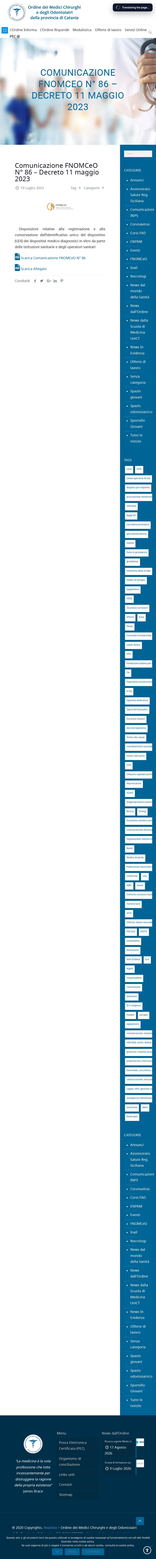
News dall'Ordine (139, 309)
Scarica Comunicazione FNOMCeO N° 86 (53, 258)
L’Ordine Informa (23, 30)
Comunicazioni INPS (140, 213)
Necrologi (138, 276)
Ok (57, 1551)
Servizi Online (136, 30)
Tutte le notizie (136, 438)
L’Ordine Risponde (54, 30)
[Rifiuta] (151, 1546)
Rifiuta (72, 1551)
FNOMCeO (138, 259)
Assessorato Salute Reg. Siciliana (140, 195)
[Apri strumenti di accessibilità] (147, 1550)
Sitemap (65, 1495)
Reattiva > (52, 1528)
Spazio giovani (136, 394)
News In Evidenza (137, 350)
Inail (133, 268)
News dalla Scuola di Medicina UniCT (139, 329)
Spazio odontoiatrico (140, 409)
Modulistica (82, 30)
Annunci (137, 180)
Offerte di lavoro (108, 30)
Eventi (135, 250)
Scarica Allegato (33, 269)
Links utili (67, 1475)
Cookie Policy (92, 1551)
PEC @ (15, 36)
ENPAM (136, 242)
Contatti (65, 1485)
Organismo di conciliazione (70, 1462)
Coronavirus (140, 224)
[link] (5, 30)
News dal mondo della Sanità (139, 291)
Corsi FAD (138, 233)
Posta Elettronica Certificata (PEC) (73, 1446)
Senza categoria (138, 380)
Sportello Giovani (137, 424)
